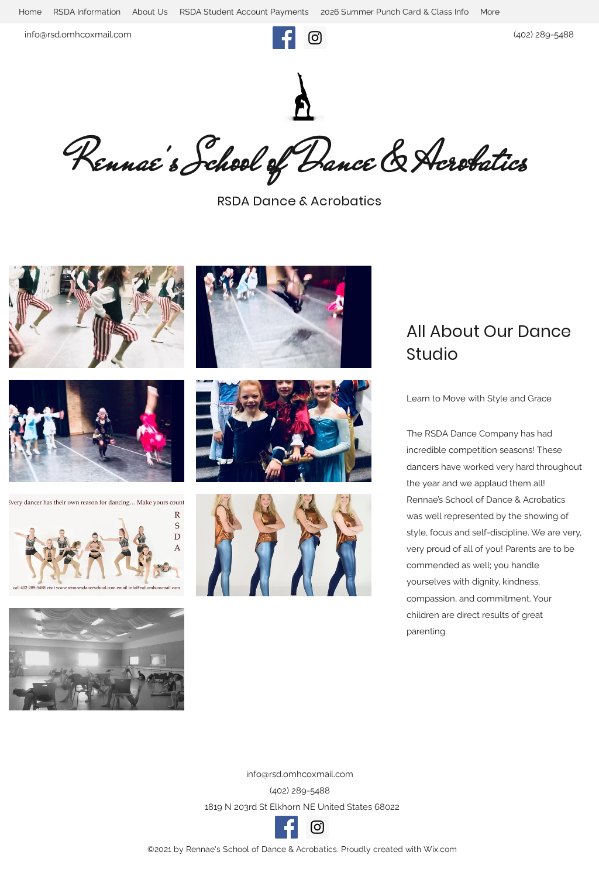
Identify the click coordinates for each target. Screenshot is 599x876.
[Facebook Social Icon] (284, 37)
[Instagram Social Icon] (315, 37)
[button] (96, 317)
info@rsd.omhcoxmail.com (78, 34)
